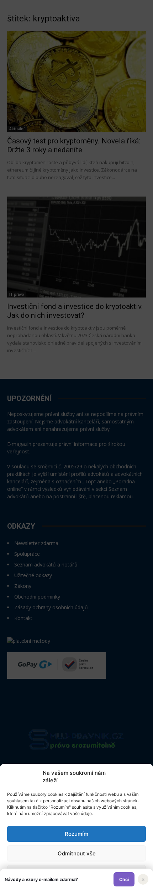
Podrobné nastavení (76, 873)
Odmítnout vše (77, 853)
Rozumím (76, 833)
